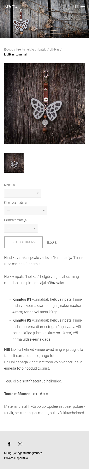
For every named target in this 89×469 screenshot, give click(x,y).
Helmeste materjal (15, 220)
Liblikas (54, 49)
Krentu (10, 6)
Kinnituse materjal (15, 202)
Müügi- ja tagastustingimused (23, 453)
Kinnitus (9, 185)
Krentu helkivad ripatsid (31, 49)
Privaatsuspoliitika (16, 458)
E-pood (8, 49)
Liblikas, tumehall (16, 54)
